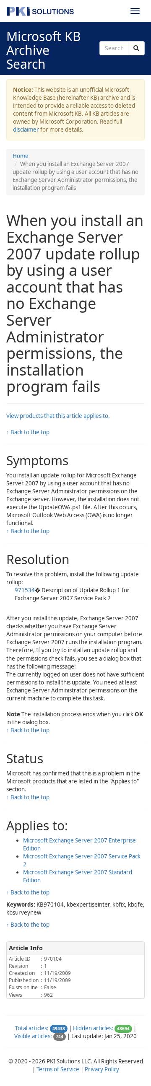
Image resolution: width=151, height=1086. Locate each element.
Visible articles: (33, 1036)
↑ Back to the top (27, 432)
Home (21, 156)
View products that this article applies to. (58, 416)
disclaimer (26, 129)
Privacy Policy (102, 1069)
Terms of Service (57, 1069)
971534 (25, 590)
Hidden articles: (93, 1028)
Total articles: (32, 1028)
